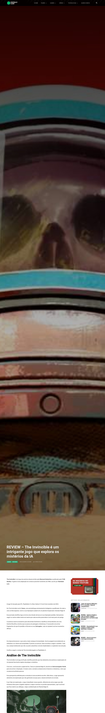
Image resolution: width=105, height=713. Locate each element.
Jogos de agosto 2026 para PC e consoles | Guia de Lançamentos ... (89, 605)
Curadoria (83, 608)
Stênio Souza (38, 561)
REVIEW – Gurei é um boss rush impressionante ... (88, 638)
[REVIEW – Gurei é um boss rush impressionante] (75, 641)
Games (9, 561)
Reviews (15, 561)
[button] (96, 3)
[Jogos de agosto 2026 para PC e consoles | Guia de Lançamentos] (75, 607)
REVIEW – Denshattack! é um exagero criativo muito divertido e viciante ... (89, 628)
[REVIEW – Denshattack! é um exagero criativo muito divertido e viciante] (75, 630)
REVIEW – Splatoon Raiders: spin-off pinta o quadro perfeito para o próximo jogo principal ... (89, 617)
